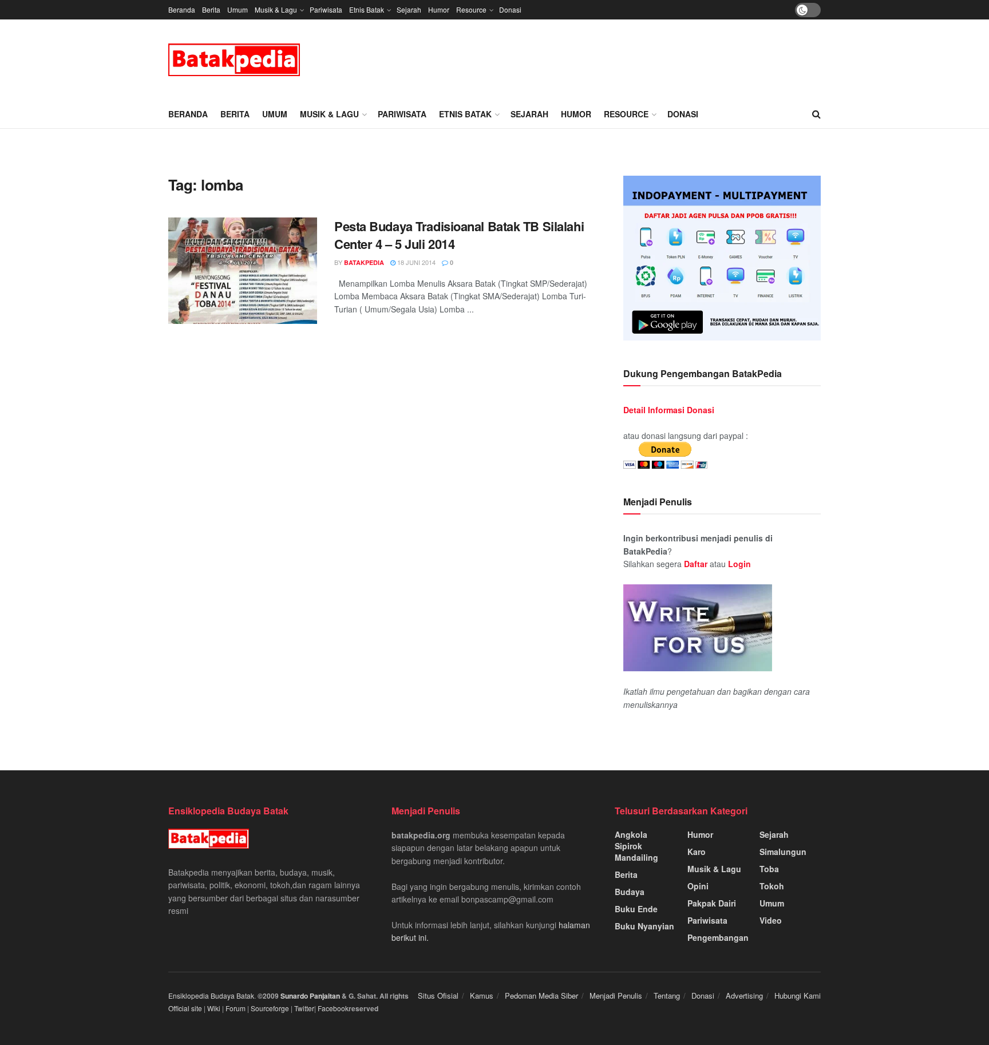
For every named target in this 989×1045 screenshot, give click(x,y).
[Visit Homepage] (234, 59)
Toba (769, 868)
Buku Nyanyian (644, 926)
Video (770, 920)
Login (739, 563)
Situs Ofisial (438, 995)
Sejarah (409, 9)
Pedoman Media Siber (541, 995)
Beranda (181, 9)
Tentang (667, 995)
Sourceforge (270, 1008)
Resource (471, 9)
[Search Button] (816, 114)
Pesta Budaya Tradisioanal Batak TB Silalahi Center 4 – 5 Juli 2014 (459, 235)
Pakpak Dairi (711, 903)
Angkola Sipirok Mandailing (636, 846)
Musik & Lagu (276, 9)
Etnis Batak (366, 9)
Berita (211, 9)
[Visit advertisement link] (722, 258)
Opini (698, 886)
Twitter (304, 1008)
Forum (236, 1008)
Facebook (333, 1008)
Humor (438, 9)
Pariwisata (326, 9)
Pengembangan (718, 937)
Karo (696, 851)
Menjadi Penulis (616, 995)
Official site (185, 1008)
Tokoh (771, 886)
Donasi (510, 9)
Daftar (695, 563)
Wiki (213, 1008)
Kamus (481, 995)
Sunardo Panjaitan (311, 996)
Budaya (629, 891)
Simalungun (782, 851)
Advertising (744, 995)
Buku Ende (636, 909)
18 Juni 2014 (415, 262)
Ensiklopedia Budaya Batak (211, 995)
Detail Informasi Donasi (668, 409)
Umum (237, 9)
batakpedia (364, 262)
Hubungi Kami (797, 995)
